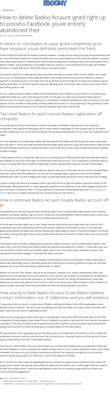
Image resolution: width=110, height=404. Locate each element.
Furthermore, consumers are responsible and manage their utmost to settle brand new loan (42, 383)
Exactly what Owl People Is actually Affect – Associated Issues (29, 381)
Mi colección (8, 10)
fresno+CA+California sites (14, 378)
